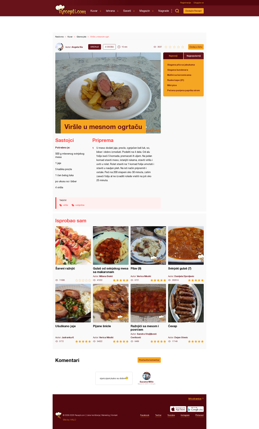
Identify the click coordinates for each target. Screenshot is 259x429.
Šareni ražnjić (73, 253)
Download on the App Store (178, 409)
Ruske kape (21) (175, 80)
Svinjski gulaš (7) (186, 253)
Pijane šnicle (111, 313)
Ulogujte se (199, 3)
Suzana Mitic (147, 381)
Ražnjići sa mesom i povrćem (148, 313)
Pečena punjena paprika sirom (183, 90)
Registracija (185, 3)
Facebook (144, 415)
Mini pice (172, 85)
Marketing (106, 415)
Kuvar (94, 10)
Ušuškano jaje (73, 313)
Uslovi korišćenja (93, 415)
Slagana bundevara (177, 69)
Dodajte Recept (193, 10)
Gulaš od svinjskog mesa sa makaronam (111, 253)
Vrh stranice (194, 398)
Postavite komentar (149, 360)
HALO (73, 419)
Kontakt (114, 415)
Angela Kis (77, 47)
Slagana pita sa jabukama (181, 64)
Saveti (127, 10)
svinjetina (79, 205)
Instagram (185, 415)
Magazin (144, 10)
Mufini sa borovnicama (179, 75)
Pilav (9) (148, 253)
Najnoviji (173, 55)
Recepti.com (70, 9)
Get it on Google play (196, 409)
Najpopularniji (194, 55)
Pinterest (199, 415)
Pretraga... (177, 11)
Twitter (158, 415)
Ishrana (110, 10)
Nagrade (163, 10)
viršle (65, 205)
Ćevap (186, 313)
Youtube (171, 415)
